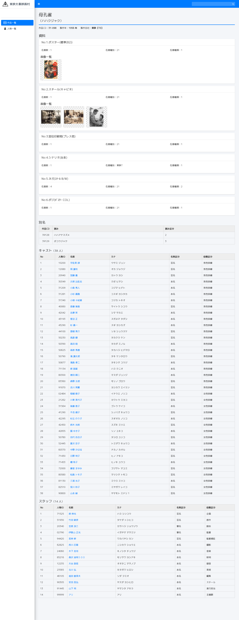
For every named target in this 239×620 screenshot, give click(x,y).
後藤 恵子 (75, 406)
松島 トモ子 (76, 474)
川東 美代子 (76, 399)
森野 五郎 (75, 381)
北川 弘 (72, 569)
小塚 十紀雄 (76, 300)
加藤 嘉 (74, 275)
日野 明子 (75, 455)
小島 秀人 (75, 287)
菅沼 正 (74, 318)
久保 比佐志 (76, 281)
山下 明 (72, 588)
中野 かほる (76, 449)
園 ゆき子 (75, 431)
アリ (71, 594)
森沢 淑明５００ (77, 557)
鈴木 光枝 (75, 424)
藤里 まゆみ (76, 468)
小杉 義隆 (75, 294)
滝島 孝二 (75, 362)
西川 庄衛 (73, 544)
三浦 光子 (75, 480)
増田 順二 (75, 374)
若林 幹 (72, 538)
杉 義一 (74, 325)
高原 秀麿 (75, 350)
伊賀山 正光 (74, 532)
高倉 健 (74, 337)
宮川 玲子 (75, 487)
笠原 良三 (73, 526)
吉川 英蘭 (75, 387)
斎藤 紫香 (75, 306)
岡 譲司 (74, 269)
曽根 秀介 (75, 331)
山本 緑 (74, 493)
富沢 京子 (75, 443)
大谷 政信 (73, 563)
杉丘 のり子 (76, 418)
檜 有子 (74, 462)
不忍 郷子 (75, 412)
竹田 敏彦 (73, 519)
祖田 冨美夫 (74, 576)
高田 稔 (74, 343)
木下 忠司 (73, 551)
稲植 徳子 (75, 393)
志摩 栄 (74, 312)
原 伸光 (72, 513)
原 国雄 (74, 368)
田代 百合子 (76, 437)
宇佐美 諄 (75, 262)
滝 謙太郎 (75, 356)
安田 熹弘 (73, 582)
